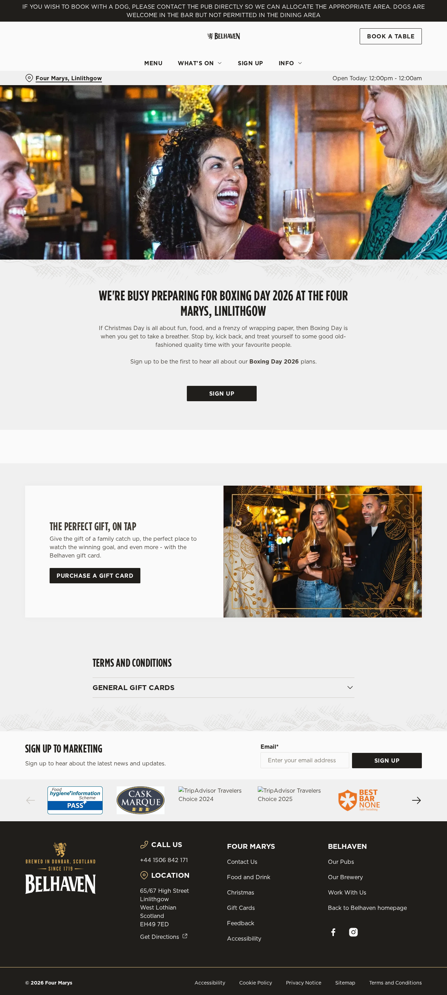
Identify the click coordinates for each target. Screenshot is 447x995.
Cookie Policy (255, 982)
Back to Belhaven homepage (367, 908)
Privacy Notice (303, 982)
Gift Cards (241, 908)
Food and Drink (248, 877)
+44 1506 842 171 (164, 860)
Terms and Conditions (395, 982)
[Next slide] (416, 800)
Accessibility (244, 938)
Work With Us (347, 892)
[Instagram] (353, 932)
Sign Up (222, 393)
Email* (270, 746)
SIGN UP (387, 760)
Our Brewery (345, 877)
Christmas (240, 892)
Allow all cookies (388, 18)
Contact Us (242, 862)
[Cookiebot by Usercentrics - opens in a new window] (45, 79)
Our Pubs (341, 862)
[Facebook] (333, 932)
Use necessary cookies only (389, 41)
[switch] (201, 78)
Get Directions (159, 937)
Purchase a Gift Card (95, 575)
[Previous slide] (30, 800)
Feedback (240, 923)
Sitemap (345, 982)
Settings (358, 79)
